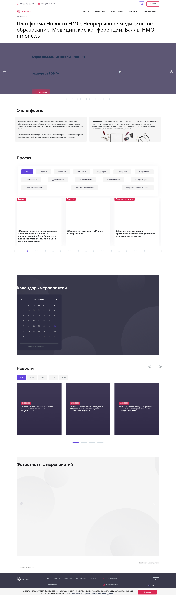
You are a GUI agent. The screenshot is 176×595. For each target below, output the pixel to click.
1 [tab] (76, 442)
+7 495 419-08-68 (27, 4)
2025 (32, 377)
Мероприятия (117, 11)
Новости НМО (22, 16)
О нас (72, 11)
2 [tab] (84, 442)
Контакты (133, 11)
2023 (53, 377)
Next (171, 71)
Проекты (85, 11)
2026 (21, 377)
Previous (4, 71)
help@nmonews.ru (48, 4)
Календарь (100, 11)
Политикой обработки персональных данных (93, 593)
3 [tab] (92, 442)
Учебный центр (150, 11)
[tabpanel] (39, 222)
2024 (43, 377)
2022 (64, 377)
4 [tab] (100, 442)
